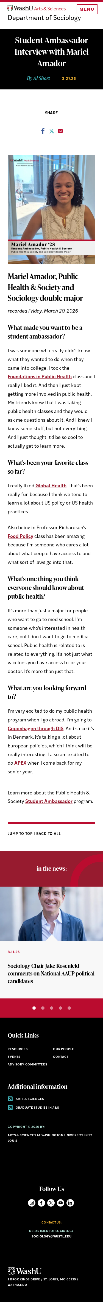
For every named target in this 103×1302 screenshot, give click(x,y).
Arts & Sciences (29, 1099)
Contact (61, 1057)
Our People (63, 1049)
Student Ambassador (49, 801)
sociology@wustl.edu (51, 1236)
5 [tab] (69, 1008)
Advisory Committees (27, 1064)
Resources (17, 1049)
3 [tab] (51, 1008)
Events (14, 1057)
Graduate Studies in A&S (37, 1107)
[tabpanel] (51, 943)
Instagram (31, 1203)
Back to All (48, 834)
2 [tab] (43, 1008)
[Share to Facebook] (42, 133)
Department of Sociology (44, 18)
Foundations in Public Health (40, 377)
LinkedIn (70, 1203)
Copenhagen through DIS (35, 729)
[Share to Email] (60, 133)
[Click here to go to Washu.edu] (25, 1274)
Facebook (41, 1203)
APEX (20, 763)
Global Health (50, 486)
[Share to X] (51, 132)
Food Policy (20, 536)
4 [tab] (60, 1008)
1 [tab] (34, 1008)
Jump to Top (21, 834)
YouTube (60, 1203)
